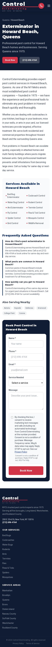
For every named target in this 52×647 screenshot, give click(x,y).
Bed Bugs (6, 535)
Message (13, 390)
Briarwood (42, 308)
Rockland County (10, 628)
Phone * (12, 351)
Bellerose (29, 308)
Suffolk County (9, 618)
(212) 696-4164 (29, 60)
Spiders (5, 572)
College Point (9, 313)
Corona (22, 313)
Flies (4, 563)
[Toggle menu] (49, 6)
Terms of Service (32, 643)
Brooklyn (6, 595)
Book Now (10, 60)
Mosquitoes (7, 577)
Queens (5, 20)
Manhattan (7, 590)
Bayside (17, 308)
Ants (4, 554)
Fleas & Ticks (8, 568)
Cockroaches (8, 540)
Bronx (5, 604)
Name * (12, 338)
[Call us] (41, 6)
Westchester (8, 623)
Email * (12, 364)
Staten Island (8, 609)
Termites (6, 558)
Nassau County (9, 614)
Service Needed (16, 377)
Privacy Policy (21, 452)
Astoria (7, 308)
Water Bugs (7, 544)
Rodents (6, 549)
